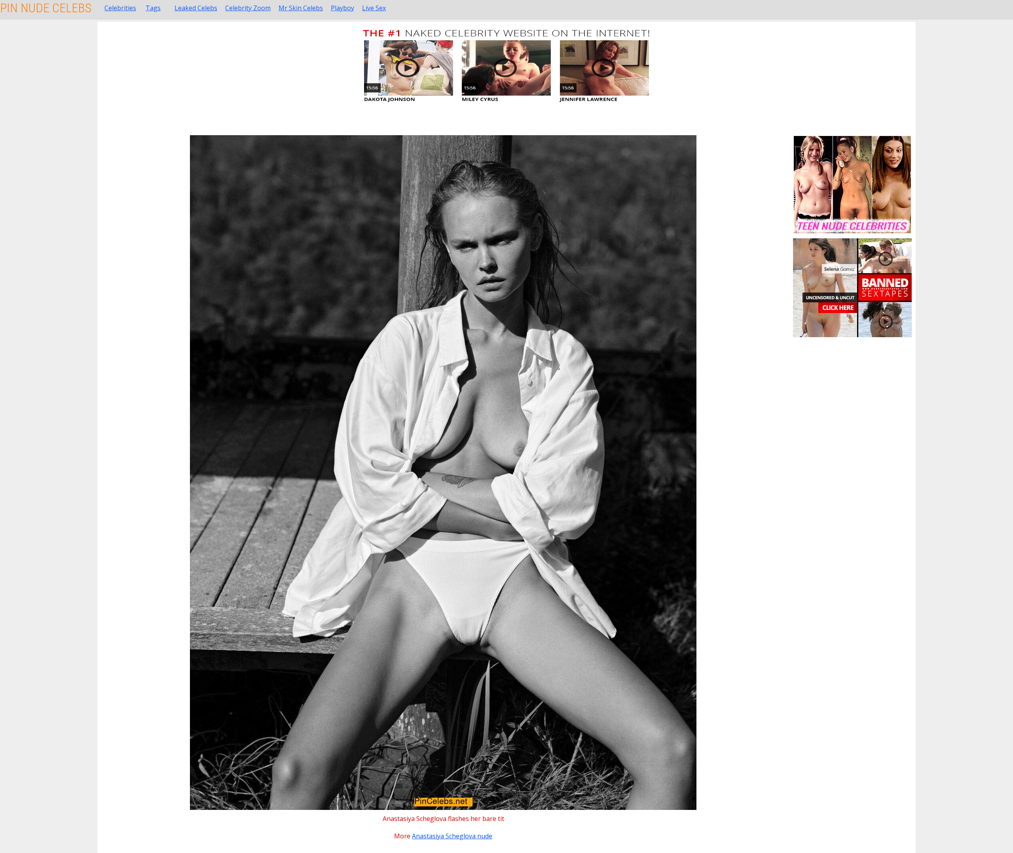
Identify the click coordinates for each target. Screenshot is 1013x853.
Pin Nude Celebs (45, 7)
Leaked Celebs (196, 8)
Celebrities (120, 8)
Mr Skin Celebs (301, 8)
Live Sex (374, 8)
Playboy (342, 8)
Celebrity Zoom (248, 8)
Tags (153, 8)
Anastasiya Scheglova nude (452, 836)
